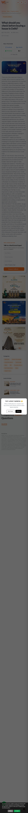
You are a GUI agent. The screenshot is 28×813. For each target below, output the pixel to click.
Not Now (10, 411)
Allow (18, 411)
